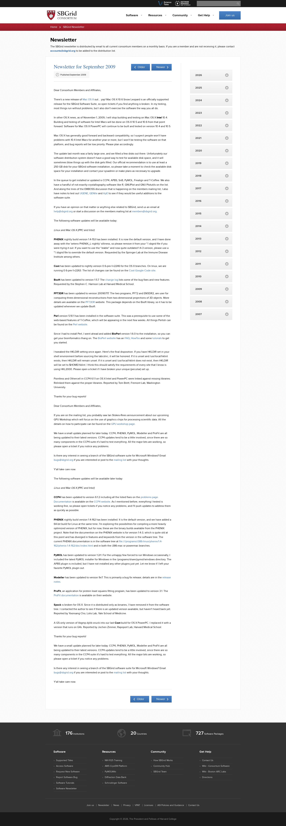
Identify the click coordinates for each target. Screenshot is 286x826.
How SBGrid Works (163, 760)
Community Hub (161, 766)
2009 (198, 289)
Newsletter (103, 805)
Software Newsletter (66, 788)
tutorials (157, 338)
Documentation (63, 501)
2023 (198, 113)
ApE (105, 193)
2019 (198, 163)
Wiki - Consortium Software (216, 766)
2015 (198, 213)
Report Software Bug (66, 777)
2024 (198, 100)
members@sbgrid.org (144, 211)
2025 (198, 87)
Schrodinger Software (116, 783)
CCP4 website (102, 501)
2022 (198, 125)
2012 (198, 251)
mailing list (120, 460)
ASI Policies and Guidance (170, 805)
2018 (198, 175)
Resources (155, 15)
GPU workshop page (123, 424)
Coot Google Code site (142, 270)
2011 (198, 264)
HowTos (135, 338)
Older (141, 67)
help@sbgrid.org (63, 211)
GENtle (93, 193)
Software (132, 15)
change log (111, 279)
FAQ (127, 338)
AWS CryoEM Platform (116, 766)
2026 (198, 75)
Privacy (127, 805)
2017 (198, 188)
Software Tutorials (65, 783)
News (116, 805)
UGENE (84, 193)
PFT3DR (90, 302)
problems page (149, 497)
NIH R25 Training (113, 760)
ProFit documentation (66, 595)
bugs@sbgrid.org (63, 460)
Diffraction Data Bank (115, 777)
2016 (198, 201)
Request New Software (68, 771)
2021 (198, 138)
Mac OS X (88, 99)
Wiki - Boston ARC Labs (214, 771)
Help (204, 15)
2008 (198, 301)
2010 (198, 276)
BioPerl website (107, 338)
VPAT (137, 805)
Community (180, 15)
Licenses (148, 805)
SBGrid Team (160, 771)
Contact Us (207, 760)
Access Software (64, 766)
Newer (160, 67)
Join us (230, 15)
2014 (198, 226)
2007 (198, 314)
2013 (198, 238)
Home (53, 27)
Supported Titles (64, 760)
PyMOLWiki (110, 771)
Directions (207, 777)
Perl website (80, 324)
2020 (198, 150)
